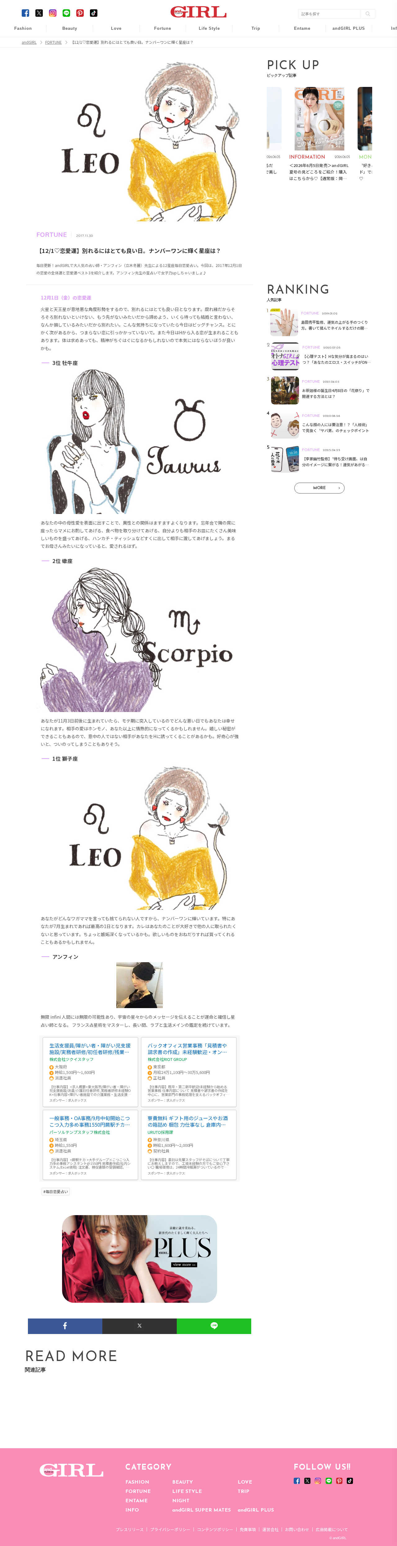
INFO (132, 1510)
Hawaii (251, 31)
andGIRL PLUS (256, 1510)
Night (112, 55)
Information (345, 67)
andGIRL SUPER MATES (201, 1510)
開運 (158, 31)
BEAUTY (182, 1482)
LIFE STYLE (187, 1491)
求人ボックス (77, 1100)
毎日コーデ (19, 31)
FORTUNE (138, 1491)
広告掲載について (332, 1529)
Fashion (345, 31)
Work (205, 44)
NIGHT (181, 1501)
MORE (319, 488)
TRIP (243, 1491)
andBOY (298, 31)
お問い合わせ (297, 1529)
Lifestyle (344, 55)
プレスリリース (130, 1529)
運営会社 (270, 1529)
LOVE (245, 1482)
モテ (112, 44)
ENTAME (136, 1501)
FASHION (137, 1482)
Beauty (69, 28)
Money (205, 31)
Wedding (112, 31)
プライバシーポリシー (170, 1529)
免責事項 (248, 1529)
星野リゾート (252, 44)
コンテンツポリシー (215, 1529)
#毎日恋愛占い (55, 1191)
